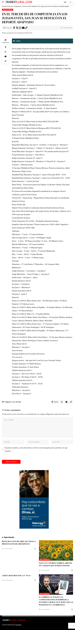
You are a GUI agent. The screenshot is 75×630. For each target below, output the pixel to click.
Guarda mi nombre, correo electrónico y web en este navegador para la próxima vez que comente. (35, 449)
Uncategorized (7, 9)
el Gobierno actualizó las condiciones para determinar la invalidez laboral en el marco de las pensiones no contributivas (56, 601)
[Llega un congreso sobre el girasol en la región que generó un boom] (56, 550)
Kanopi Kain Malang (38, 625)
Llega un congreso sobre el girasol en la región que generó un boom (55, 564)
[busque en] (61, 2)
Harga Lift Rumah (49, 625)
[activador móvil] (3, 2)
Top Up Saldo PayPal (27, 625)
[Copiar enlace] (26, 27)
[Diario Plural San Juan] (19, 2)
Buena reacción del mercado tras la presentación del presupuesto (19, 542)
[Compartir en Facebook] (14, 27)
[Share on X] (17, 27)
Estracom (18, 625)
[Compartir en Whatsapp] (20, 27)
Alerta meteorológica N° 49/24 (16, 575)
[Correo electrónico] (23, 27)
